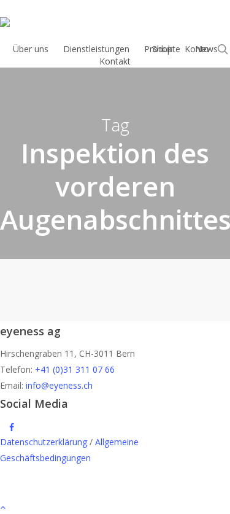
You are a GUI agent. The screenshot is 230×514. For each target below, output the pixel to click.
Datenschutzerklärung (43, 442)
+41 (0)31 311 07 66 (75, 369)
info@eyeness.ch (59, 385)
